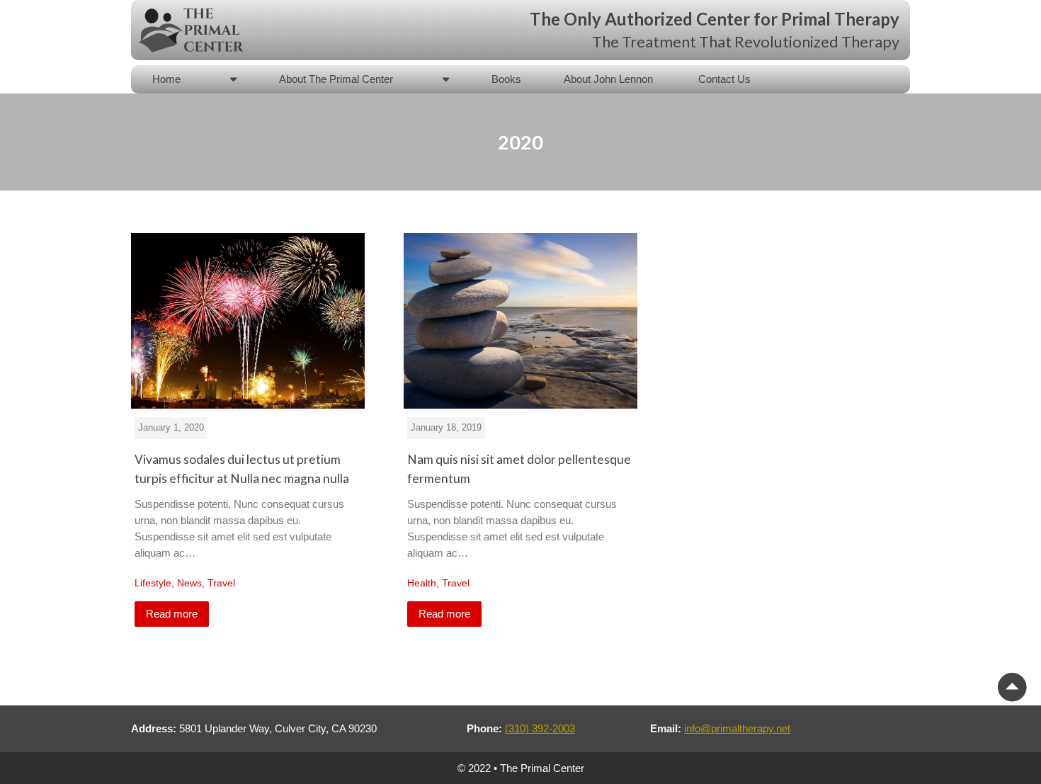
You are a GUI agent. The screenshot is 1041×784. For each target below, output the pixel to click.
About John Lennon (610, 79)
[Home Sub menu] (233, 79)
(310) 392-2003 (540, 728)
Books (506, 79)
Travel (221, 583)
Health (421, 583)
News (189, 583)
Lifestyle (153, 583)
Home (166, 79)
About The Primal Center (336, 79)
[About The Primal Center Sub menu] (445, 79)
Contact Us (724, 79)
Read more (172, 614)
